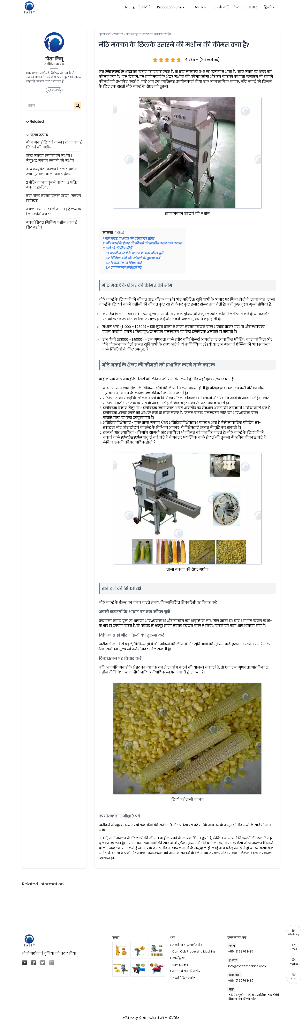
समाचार (251, 7)
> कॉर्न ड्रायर (177, 958)
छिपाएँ (120, 233)
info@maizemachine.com (247, 966)
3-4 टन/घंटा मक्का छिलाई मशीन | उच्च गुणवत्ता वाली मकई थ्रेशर (53, 171)
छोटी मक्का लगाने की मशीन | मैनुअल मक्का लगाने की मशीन (50, 158)
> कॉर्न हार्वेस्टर (179, 965)
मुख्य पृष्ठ (105, 34)
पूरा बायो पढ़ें (54, 90)
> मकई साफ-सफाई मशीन (186, 945)
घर (125, 7)
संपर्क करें (221, 7)
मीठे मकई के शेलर (118, 71)
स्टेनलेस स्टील (131, 437)
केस (236, 7)
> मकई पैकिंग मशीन (182, 978)
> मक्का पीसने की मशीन (185, 971)
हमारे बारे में (141, 7)
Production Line (169, 7)
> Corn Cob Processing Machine (193, 951)
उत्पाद (198, 7)
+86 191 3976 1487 (241, 951)
